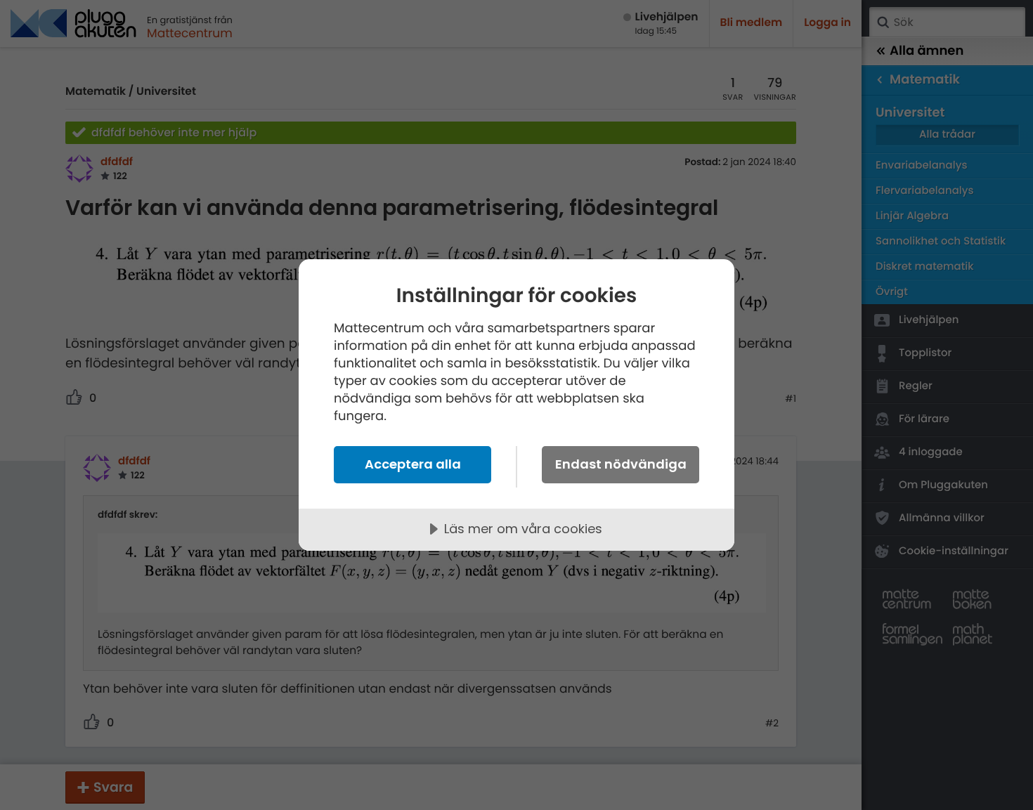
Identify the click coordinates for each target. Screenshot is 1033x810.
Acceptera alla (413, 464)
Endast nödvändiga (621, 464)
